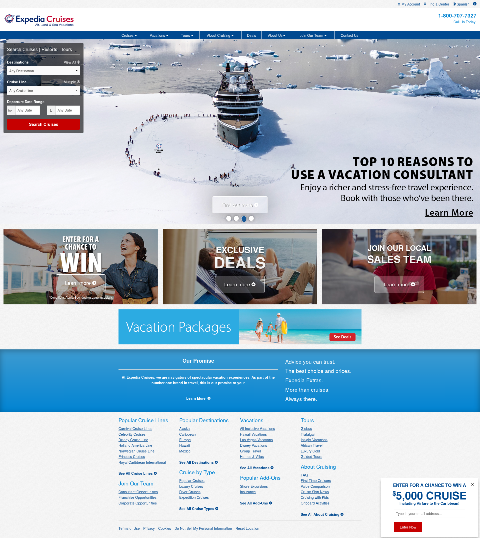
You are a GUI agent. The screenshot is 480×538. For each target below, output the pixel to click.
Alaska (184, 428)
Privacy (149, 528)
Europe (185, 439)
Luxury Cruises (191, 486)
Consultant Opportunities (138, 491)
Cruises (30, 49)
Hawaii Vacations (253, 434)
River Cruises (189, 491)
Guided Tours (311, 456)
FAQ (304, 474)
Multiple (70, 81)
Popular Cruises (191, 480)
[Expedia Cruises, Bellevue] (82, 20)
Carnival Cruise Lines (135, 428)
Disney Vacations (253, 445)
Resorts (50, 49)
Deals (251, 35)
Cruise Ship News (315, 491)
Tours (66, 49)
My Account (410, 4)
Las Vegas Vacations (256, 439)
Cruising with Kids (315, 497)
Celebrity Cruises (132, 434)
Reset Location (247, 528)
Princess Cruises (131, 456)
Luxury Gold (310, 450)
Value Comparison (315, 486)
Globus (306, 428)
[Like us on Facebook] (474, 4)
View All (70, 62)
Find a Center (437, 4)
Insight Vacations (314, 439)
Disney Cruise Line (133, 439)
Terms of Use (129, 528)
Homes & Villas (252, 456)
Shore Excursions (254, 486)
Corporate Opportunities (137, 502)
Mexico (184, 450)
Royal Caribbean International (142, 462)
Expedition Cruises (194, 497)
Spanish (463, 4)
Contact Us (349, 35)
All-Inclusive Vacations (257, 428)
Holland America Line (135, 445)
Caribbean (187, 434)
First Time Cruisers (316, 480)
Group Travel (250, 450)
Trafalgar (308, 434)
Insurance (248, 491)
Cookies (164, 528)
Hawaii (184, 445)
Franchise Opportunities (137, 497)
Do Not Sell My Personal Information (203, 528)
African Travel (311, 445)
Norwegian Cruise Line (136, 450)
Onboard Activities (315, 502)
